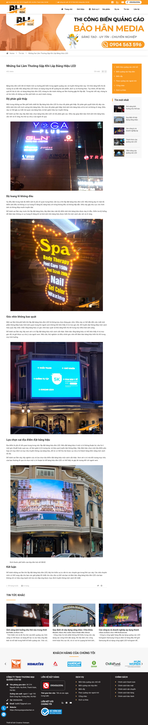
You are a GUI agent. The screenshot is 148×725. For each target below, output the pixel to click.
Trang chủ (68, 9)
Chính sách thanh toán (126, 682)
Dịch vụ (94, 9)
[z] (116, 2)
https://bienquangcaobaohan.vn (22, 710)
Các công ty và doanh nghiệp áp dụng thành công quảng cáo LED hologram (132, 130)
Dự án (117, 9)
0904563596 (135, 2)
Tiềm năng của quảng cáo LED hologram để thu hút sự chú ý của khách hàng (132, 152)
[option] (16, 664)
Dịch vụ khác (121, 90)
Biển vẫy (119, 76)
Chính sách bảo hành (126, 696)
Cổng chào (120, 85)
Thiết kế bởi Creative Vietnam (17, 723)
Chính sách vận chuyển (127, 689)
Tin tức (126, 9)
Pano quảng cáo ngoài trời (126, 81)
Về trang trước (13, 586)
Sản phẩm (106, 9)
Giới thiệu (80, 9)
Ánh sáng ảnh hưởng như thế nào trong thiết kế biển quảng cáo (133, 107)
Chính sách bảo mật (125, 686)
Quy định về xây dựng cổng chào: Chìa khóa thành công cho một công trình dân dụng (133, 119)
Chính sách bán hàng (126, 693)
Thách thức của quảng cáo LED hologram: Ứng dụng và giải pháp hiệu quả (132, 141)
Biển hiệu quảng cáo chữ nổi (127, 67)
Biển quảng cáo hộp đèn (125, 72)
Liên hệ (136, 9)
